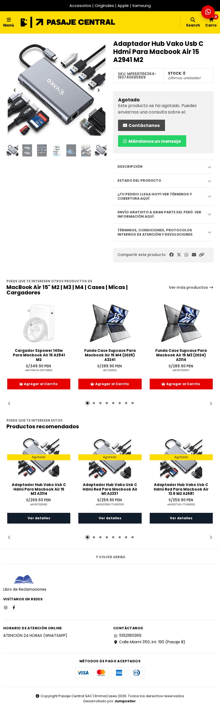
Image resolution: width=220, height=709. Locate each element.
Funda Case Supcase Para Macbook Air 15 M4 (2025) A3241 (110, 355)
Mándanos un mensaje (154, 141)
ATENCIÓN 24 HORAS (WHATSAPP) (35, 635)
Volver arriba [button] (112, 557)
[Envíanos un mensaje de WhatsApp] (208, 12)
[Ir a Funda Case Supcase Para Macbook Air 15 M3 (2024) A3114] (181, 323)
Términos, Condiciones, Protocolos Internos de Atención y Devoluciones (155, 232)
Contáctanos (144, 125)
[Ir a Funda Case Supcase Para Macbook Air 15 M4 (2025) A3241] (109, 323)
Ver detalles (39, 518)
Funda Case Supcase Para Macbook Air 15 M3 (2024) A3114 (181, 355)
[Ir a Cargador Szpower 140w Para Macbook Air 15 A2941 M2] (38, 323)
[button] (201, 255)
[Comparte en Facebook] (171, 255)
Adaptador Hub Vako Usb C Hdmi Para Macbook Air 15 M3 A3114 (39, 489)
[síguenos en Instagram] (6, 607)
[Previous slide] (15, 90)
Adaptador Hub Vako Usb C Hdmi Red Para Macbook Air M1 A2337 (110, 489)
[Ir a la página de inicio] (67, 22)
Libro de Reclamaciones (24, 589)
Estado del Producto (139, 180)
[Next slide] (98, 90)
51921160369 (130, 635)
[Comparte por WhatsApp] (186, 255)
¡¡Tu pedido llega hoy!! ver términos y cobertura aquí (155, 196)
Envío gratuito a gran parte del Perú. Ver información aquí (159, 214)
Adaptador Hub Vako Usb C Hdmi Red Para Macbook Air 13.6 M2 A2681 (181, 489)
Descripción (130, 166)
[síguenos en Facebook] (14, 607)
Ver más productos (189, 287)
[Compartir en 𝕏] (179, 255)
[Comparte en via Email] (194, 255)
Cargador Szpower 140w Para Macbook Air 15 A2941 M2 (39, 355)
